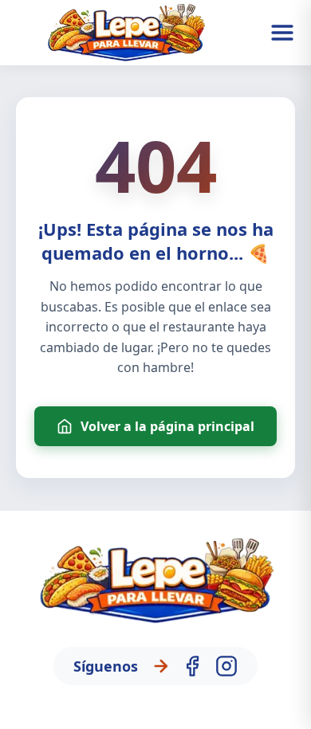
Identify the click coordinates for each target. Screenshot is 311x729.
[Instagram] (226, 666)
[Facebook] (192, 666)
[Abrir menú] (282, 32)
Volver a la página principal (167, 426)
